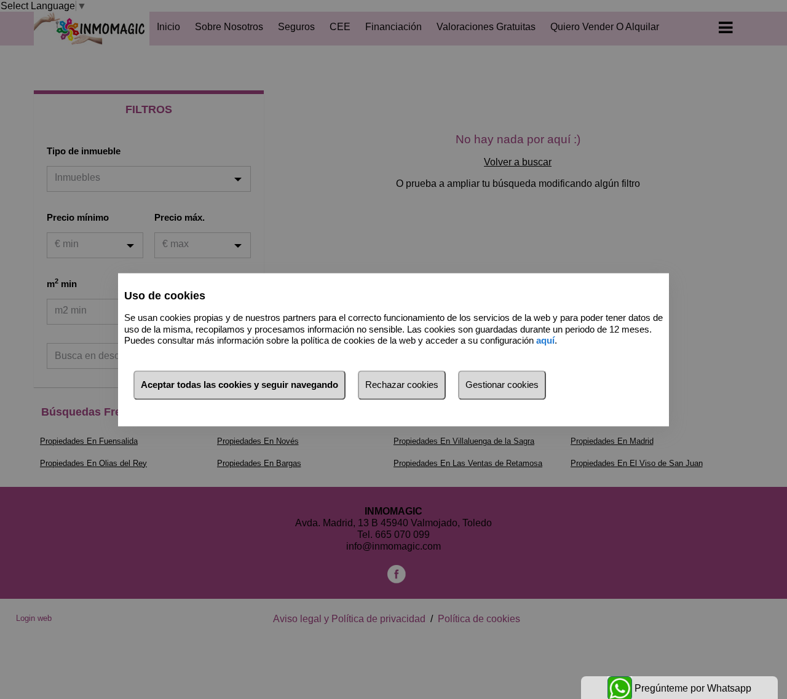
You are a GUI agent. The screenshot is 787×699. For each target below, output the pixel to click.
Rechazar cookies (401, 384)
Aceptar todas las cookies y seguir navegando (239, 384)
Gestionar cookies (502, 384)
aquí (545, 341)
